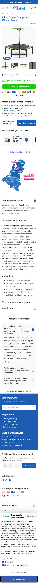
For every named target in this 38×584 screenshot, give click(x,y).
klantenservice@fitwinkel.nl (14, 445)
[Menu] (3, 8)
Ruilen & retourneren (10, 424)
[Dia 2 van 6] (14, 65)
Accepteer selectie (19, 572)
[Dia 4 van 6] (32, 65)
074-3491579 (8, 442)
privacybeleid (28, 553)
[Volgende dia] (33, 43)
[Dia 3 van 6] (23, 65)
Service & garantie (9, 427)
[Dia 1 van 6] (5, 65)
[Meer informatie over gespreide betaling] (35, 75)
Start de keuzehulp (25, 123)
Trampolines (11, 14)
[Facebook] (3, 480)
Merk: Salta (32, 23)
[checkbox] (8, 558)
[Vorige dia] (5, 43)
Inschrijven (29, 466)
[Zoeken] (7, 8)
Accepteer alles (19, 579)
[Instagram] (6, 480)
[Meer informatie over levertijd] (24, 81)
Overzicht (32, 516)
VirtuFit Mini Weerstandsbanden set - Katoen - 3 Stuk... (18, 138)
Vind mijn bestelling (10, 419)
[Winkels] (29, 8)
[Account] (32, 8)
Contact (4, 510)
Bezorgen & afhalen (10, 421)
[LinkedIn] (10, 480)
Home (3, 14)
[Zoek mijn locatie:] (27, 8)
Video (8, 58)
